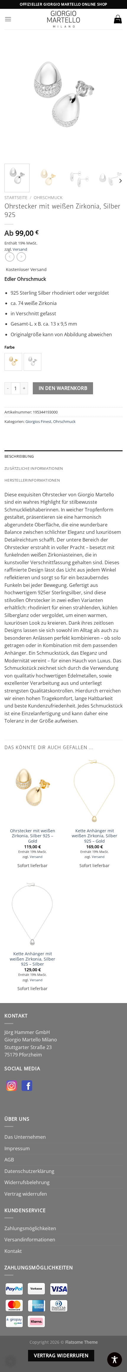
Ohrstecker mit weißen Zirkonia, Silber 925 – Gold (32, 836)
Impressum (17, 1148)
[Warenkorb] (118, 19)
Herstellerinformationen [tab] (32, 480)
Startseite (15, 197)
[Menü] (8, 19)
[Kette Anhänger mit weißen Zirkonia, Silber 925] (94, 790)
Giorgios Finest (38, 421)
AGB (9, 1159)
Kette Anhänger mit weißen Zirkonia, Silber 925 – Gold (94, 836)
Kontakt (13, 1251)
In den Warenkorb (63, 388)
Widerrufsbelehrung (27, 1182)
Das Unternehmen (25, 1137)
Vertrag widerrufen (25, 1194)
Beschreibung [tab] (19, 456)
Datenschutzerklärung (29, 1171)
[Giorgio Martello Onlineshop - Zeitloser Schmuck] (63, 19)
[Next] (113, 100)
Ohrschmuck (48, 197)
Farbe (9, 347)
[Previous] (14, 100)
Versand (20, 249)
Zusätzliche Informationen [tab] (33, 468)
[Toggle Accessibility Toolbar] (115, 1360)
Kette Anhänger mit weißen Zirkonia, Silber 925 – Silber (32, 959)
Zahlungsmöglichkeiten (30, 1228)
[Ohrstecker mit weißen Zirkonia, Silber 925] (32, 790)
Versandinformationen (29, 1239)
